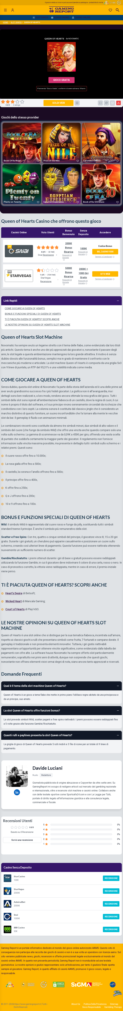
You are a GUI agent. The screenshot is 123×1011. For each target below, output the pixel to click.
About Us (75, 1004)
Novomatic (73, 39)
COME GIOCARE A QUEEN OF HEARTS (25, 308)
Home (5, 22)
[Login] (13, 10)
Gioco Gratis (61, 80)
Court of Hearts (15, 609)
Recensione (111, 878)
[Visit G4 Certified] (113, 984)
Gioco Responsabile (91, 1007)
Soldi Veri (58, 102)
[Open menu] (5, 10)
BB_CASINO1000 (105, 251)
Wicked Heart (13, 601)
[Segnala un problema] (118, 103)
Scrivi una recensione (22, 840)
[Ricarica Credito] (106, 103)
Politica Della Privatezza (95, 1004)
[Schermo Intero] (100, 103)
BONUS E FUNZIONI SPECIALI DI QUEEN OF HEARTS (33, 313)
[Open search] (118, 10)
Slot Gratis (16, 22)
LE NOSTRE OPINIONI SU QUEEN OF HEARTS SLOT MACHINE (37, 324)
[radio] (3, 102)
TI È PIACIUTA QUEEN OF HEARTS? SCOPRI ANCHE (32, 319)
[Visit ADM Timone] (10, 984)
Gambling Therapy (113, 1007)
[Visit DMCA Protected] (59, 984)
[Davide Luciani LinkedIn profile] (17, 792)
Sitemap (114, 1004)
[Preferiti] (110, 10)
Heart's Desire (13, 593)
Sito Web (105, 274)
